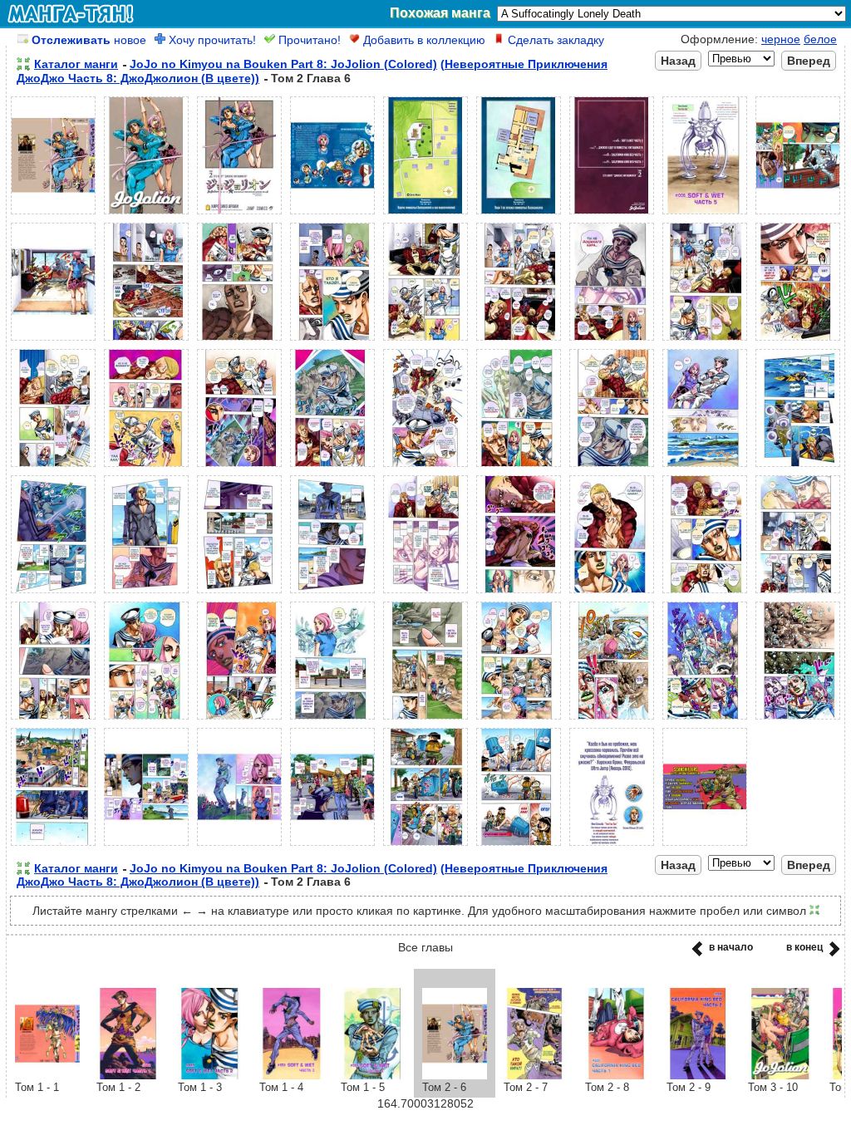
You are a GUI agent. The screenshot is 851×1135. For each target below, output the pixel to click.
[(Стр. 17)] (704, 340)
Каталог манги (76, 64)
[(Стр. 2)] (146, 214)
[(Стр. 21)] (239, 467)
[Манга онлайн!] (70, 13)
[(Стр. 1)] (53, 214)
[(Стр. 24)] (518, 467)
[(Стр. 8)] (704, 214)
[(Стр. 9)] (797, 214)
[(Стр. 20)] (146, 467)
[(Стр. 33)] (518, 593)
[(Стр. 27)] (797, 467)
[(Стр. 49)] (332, 845)
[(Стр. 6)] (518, 214)
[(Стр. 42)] (518, 719)
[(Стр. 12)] (239, 340)
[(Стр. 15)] (518, 340)
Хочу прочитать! (210, 40)
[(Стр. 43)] (611, 719)
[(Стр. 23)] (425, 467)
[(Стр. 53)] (704, 845)
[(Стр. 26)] (704, 467)
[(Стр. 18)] (797, 340)
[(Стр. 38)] (146, 719)
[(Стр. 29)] (146, 593)
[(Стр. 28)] (53, 593)
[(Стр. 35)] (704, 593)
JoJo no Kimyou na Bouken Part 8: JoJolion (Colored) (283, 64)
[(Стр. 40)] (332, 719)
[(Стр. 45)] (797, 719)
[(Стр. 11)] (146, 340)
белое (820, 39)
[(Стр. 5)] (425, 214)
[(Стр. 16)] (611, 340)
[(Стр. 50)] (425, 845)
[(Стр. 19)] (53, 467)
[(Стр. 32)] (425, 593)
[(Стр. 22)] (332, 467)
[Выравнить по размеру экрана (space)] (23, 64)
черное (780, 39)
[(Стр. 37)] (53, 719)
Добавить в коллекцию (422, 40)
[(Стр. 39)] (239, 719)
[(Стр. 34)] (611, 593)
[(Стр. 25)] (611, 467)
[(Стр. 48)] (239, 845)
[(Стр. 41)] (425, 719)
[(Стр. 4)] (332, 214)
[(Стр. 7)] (611, 214)
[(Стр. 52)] (611, 845)
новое (89, 40)
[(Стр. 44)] (704, 719)
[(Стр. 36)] (797, 593)
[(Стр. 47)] (146, 845)
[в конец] (831, 954)
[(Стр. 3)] (239, 214)
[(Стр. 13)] (332, 340)
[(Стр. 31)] (332, 593)
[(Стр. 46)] (53, 845)
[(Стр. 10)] (53, 340)
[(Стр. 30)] (239, 593)
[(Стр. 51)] (518, 845)
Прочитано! (308, 40)
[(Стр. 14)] (425, 340)
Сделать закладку (554, 40)
